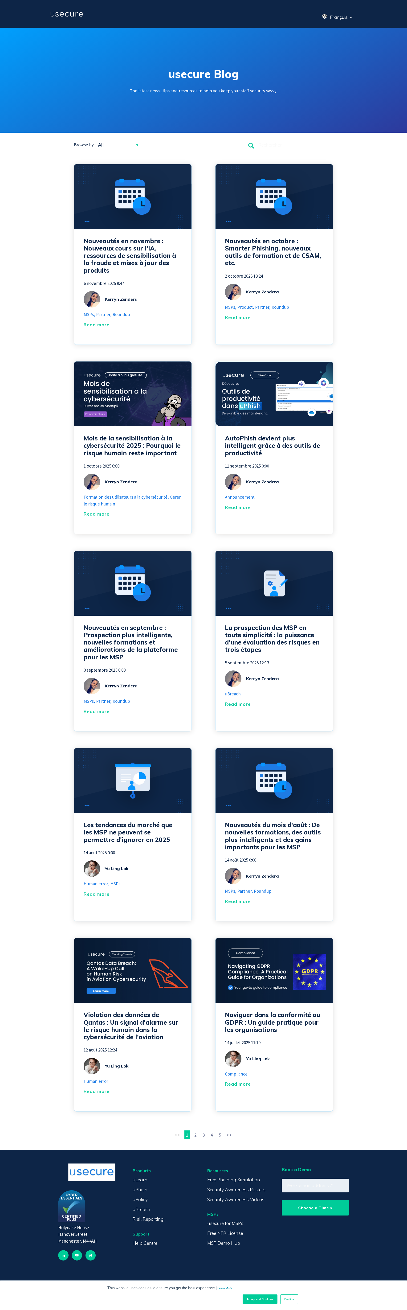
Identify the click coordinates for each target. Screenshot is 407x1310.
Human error (96, 884)
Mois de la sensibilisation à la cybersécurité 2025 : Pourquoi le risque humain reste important (132, 445)
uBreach (233, 694)
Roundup (121, 314)
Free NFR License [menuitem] (225, 1233)
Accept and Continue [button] (260, 1299)
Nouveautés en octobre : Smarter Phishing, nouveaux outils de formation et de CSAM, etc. (273, 252)
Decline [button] (289, 1299)
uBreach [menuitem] (141, 1209)
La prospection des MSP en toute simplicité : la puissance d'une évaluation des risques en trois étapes (272, 639)
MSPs (89, 314)
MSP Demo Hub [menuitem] (223, 1243)
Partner (103, 314)
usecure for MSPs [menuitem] (225, 1223)
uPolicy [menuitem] (140, 1199)
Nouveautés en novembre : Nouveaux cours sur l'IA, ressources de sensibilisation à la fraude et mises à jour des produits (130, 255)
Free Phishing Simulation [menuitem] (233, 1180)
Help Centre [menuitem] (145, 1243)
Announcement (240, 497)
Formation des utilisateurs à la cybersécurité (125, 497)
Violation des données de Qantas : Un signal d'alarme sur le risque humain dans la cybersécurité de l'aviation (131, 1026)
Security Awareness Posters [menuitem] (236, 1189)
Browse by (84, 145)
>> (229, 1135)
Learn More (224, 1288)
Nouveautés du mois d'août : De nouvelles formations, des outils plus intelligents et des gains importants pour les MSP (273, 836)
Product (245, 307)
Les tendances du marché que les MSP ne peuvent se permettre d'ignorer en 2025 (128, 832)
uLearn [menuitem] (140, 1180)
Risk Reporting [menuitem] (148, 1219)
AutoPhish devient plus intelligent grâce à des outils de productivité (272, 445)
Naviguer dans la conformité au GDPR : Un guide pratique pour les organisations (272, 1022)
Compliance (236, 1074)
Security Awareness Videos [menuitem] (235, 1199)
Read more (97, 325)
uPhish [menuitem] (140, 1189)
